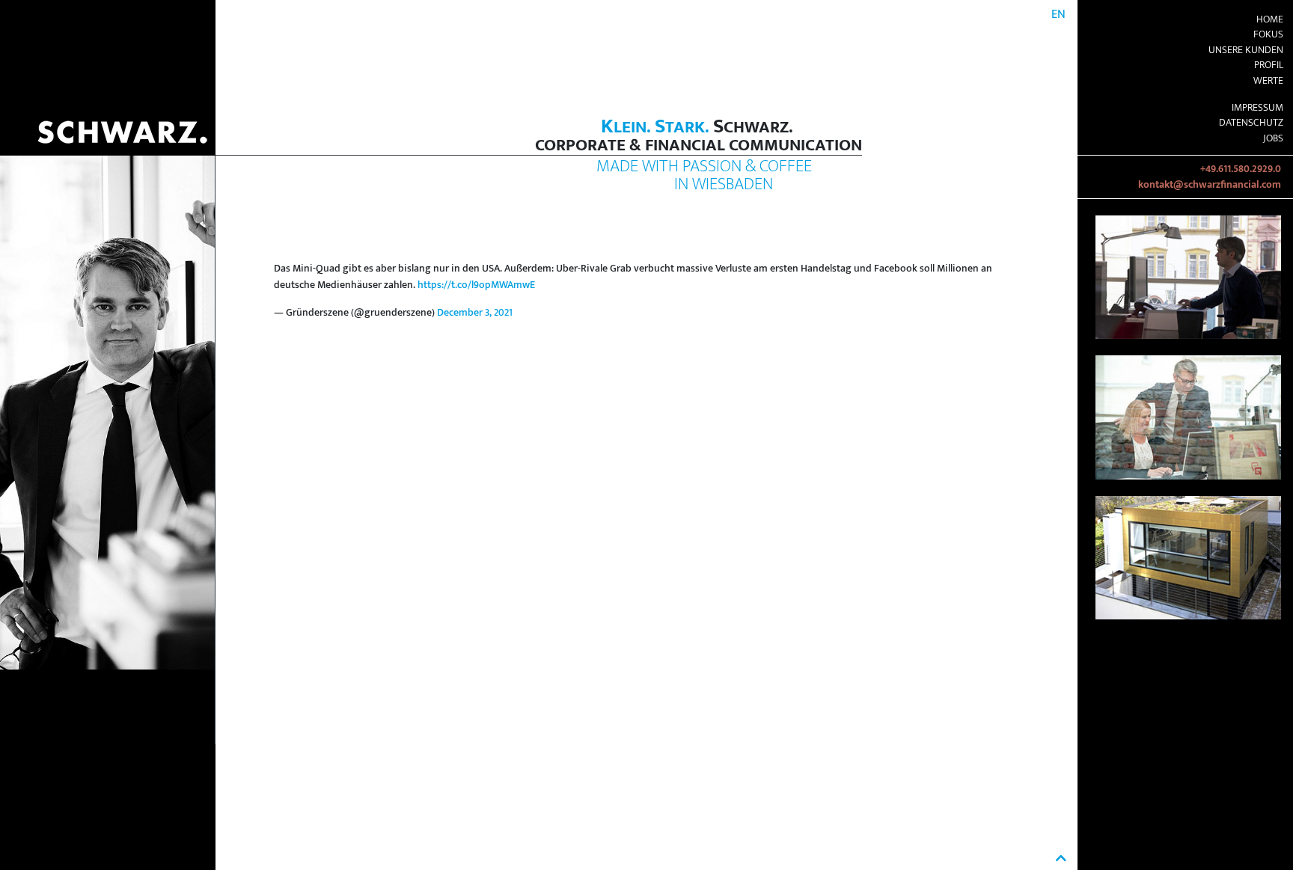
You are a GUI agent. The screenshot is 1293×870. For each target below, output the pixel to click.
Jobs (1273, 138)
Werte (1268, 80)
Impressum (1257, 107)
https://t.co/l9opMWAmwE (476, 285)
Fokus (1268, 34)
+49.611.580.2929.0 (1240, 169)
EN (1058, 14)
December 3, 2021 (475, 313)
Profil (1268, 65)
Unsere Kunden (1245, 50)
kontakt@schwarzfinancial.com (1209, 185)
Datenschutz (1251, 122)
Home (1269, 19)
